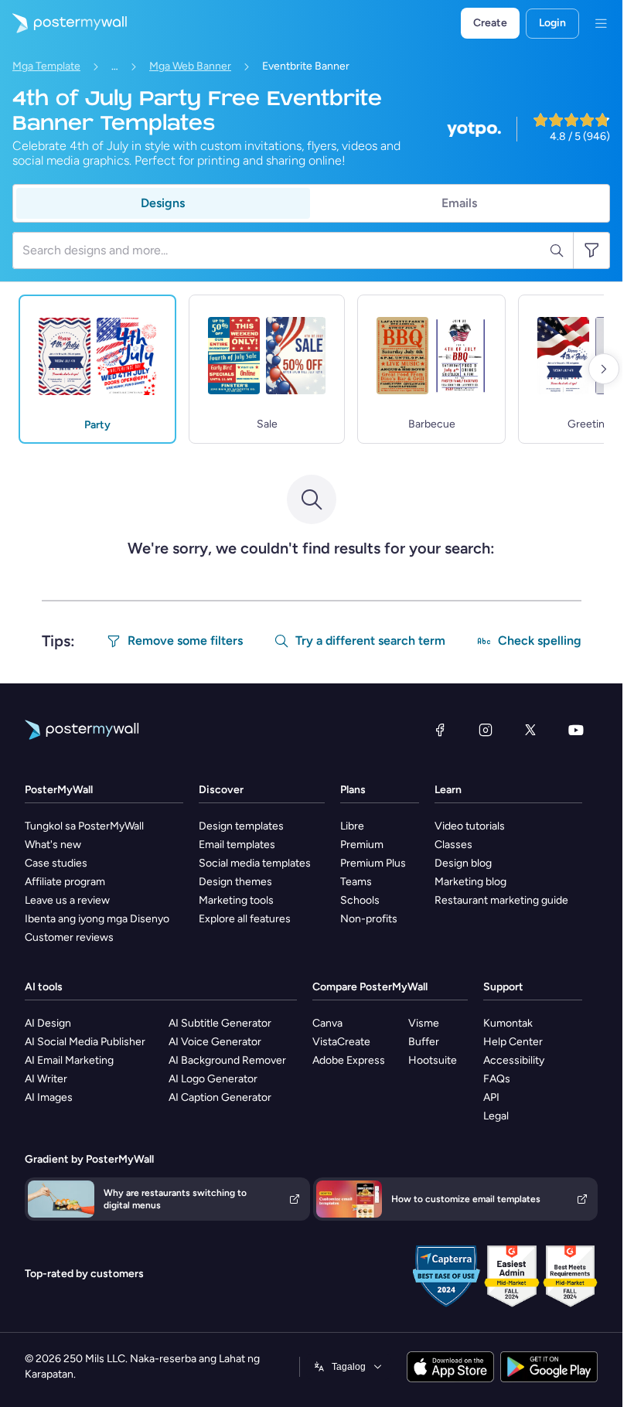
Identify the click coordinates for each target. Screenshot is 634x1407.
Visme (423, 1023)
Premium (361, 844)
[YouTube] (576, 729)
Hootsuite (432, 1060)
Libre (352, 826)
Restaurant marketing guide (501, 900)
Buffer (423, 1041)
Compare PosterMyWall (370, 986)
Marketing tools (236, 900)
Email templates (237, 844)
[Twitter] (530, 729)
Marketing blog (470, 881)
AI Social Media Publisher (85, 1041)
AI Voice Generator (215, 1041)
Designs (163, 203)
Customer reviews (69, 937)
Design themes (235, 881)
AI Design (48, 1023)
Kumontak (508, 1023)
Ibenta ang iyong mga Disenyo (97, 918)
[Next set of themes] (603, 368)
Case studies (56, 863)
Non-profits (368, 918)
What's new (53, 844)
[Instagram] (485, 729)
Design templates (241, 826)
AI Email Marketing (69, 1060)
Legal (496, 1116)
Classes (453, 844)
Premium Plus (373, 863)
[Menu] (600, 23)
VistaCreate (341, 1041)
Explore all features (245, 918)
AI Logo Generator (213, 1078)
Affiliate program (65, 881)
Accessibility (513, 1060)
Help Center (513, 1041)
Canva (327, 1023)
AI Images (49, 1097)
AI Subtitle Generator (220, 1023)
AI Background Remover (227, 1060)
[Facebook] (439, 729)
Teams (356, 881)
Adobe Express (348, 1060)
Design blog (463, 863)
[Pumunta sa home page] (63, 23)
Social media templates (255, 863)
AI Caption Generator (220, 1097)
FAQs (496, 1078)
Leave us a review (67, 900)
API (491, 1097)
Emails (459, 203)
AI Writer (46, 1078)
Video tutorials (470, 826)
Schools (360, 900)
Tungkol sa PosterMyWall (84, 826)
